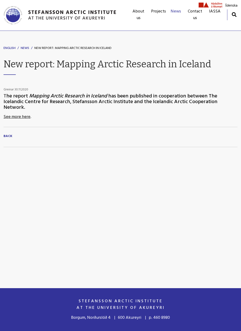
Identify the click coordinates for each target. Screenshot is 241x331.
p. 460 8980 (159, 317)
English (10, 48)
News (25, 48)
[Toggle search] (234, 14)
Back (8, 136)
